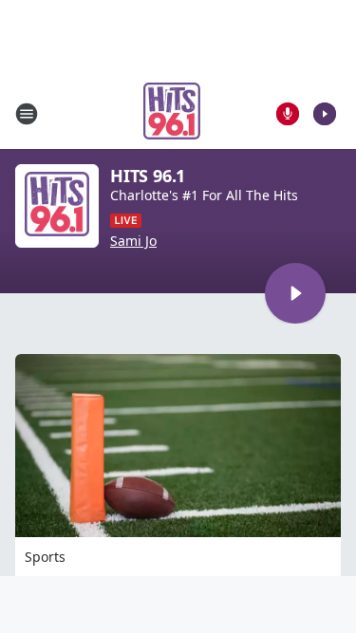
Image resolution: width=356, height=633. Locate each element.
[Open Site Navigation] (26, 113)
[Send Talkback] (287, 113)
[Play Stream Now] (324, 113)
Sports (45, 557)
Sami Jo (133, 241)
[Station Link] (171, 113)
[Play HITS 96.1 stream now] (57, 206)
